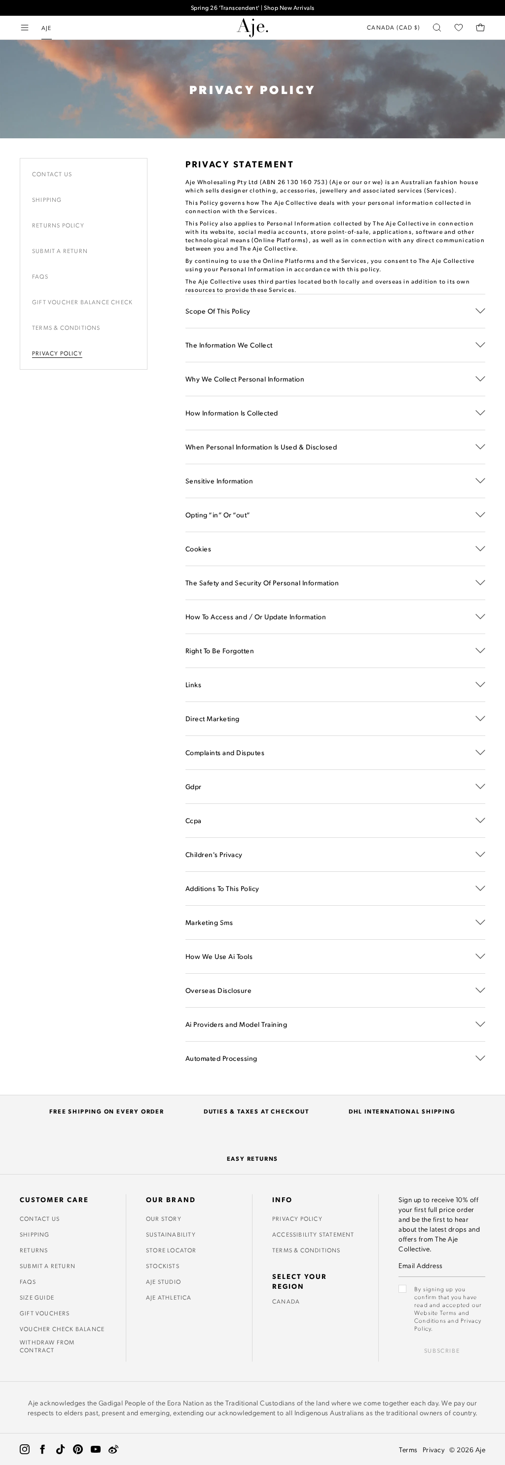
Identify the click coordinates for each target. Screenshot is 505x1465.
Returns (34, 1250)
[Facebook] (42, 1449)
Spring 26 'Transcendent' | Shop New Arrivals (253, 7)
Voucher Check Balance (62, 1329)
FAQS (40, 276)
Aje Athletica (169, 1297)
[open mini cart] (480, 27)
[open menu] (25, 27)
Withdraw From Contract (47, 1346)
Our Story (163, 1218)
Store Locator (171, 1250)
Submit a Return (60, 251)
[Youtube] (96, 1449)
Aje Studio (163, 1281)
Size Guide (37, 1297)
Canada (286, 1301)
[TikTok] (60, 1449)
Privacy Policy (57, 353)
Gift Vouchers (45, 1313)
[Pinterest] (78, 1449)
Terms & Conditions (66, 327)
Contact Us (52, 174)
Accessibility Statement (313, 1234)
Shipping (47, 199)
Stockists (163, 1266)
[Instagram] (25, 1449)
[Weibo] (113, 1449)
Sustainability (171, 1234)
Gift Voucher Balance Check (82, 302)
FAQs (28, 1281)
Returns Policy (58, 225)
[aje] (252, 27)
